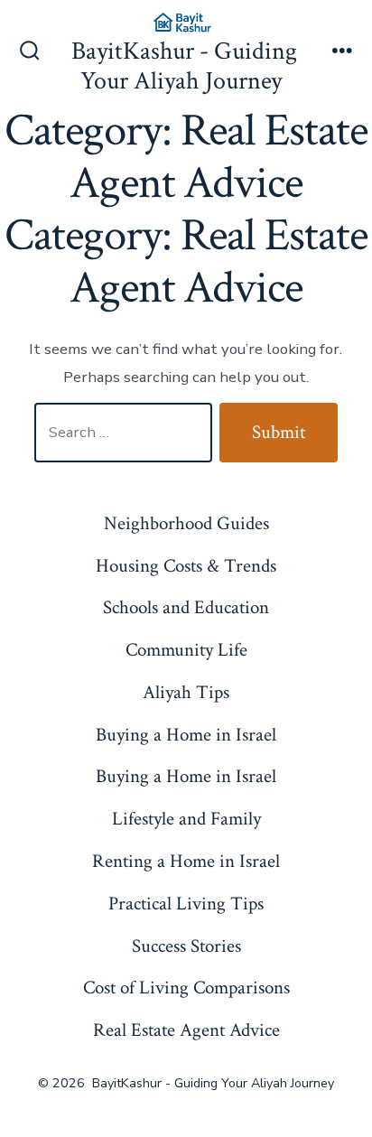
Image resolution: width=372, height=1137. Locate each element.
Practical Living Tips (186, 903)
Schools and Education (186, 607)
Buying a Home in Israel (186, 734)
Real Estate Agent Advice (186, 1030)
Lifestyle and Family (186, 818)
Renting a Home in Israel (186, 861)
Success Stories (186, 946)
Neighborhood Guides (186, 523)
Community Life (186, 650)
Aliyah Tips (186, 692)
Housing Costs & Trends (186, 566)
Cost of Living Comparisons (186, 987)
